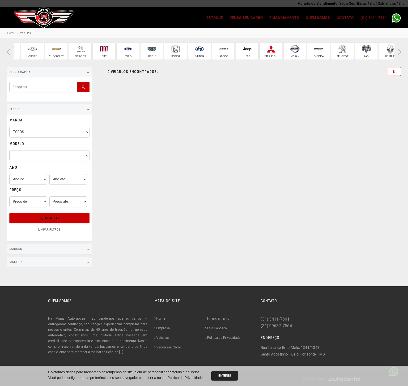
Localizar (51, 218)
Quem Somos (318, 18)
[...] (121, 352)
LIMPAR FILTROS (49, 229)
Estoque (214, 18)
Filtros (15, 109)
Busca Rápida (20, 72)
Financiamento (284, 18)
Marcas (15, 249)
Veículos (162, 337)
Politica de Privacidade (224, 337)
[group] (32, 51)
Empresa (163, 328)
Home (11, 33)
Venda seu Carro (246, 18)
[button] (8, 52)
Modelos (16, 262)
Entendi (224, 375)
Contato (345, 18)
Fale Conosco (217, 328)
